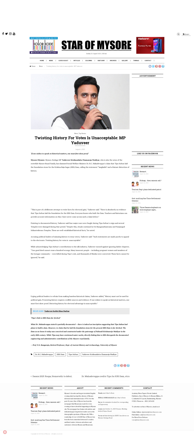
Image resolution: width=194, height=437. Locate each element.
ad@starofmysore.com (147, 415)
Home (42, 60)
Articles (76, 60)
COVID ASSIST (63, 60)
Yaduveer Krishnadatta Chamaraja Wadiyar (99, 354)
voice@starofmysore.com (140, 420)
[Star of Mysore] (91, 48)
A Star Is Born (109, 393)
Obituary (101, 60)
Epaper (186, 34)
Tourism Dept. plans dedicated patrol (146, 189)
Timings (136, 60)
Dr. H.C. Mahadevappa (44, 354)
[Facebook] (3, 34)
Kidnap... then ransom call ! (150, 180)
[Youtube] (14, 34)
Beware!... (143, 171)
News (51, 60)
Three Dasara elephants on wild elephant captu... (150, 208)
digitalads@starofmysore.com (152, 412)
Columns (88, 60)
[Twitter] (6, 34)
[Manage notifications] (5, 432)
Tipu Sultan (73, 354)
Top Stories (82, 133)
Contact (148, 60)
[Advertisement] (67, 15)
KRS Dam (60, 354)
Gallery (125, 60)
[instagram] (10, 34)
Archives (113, 60)
